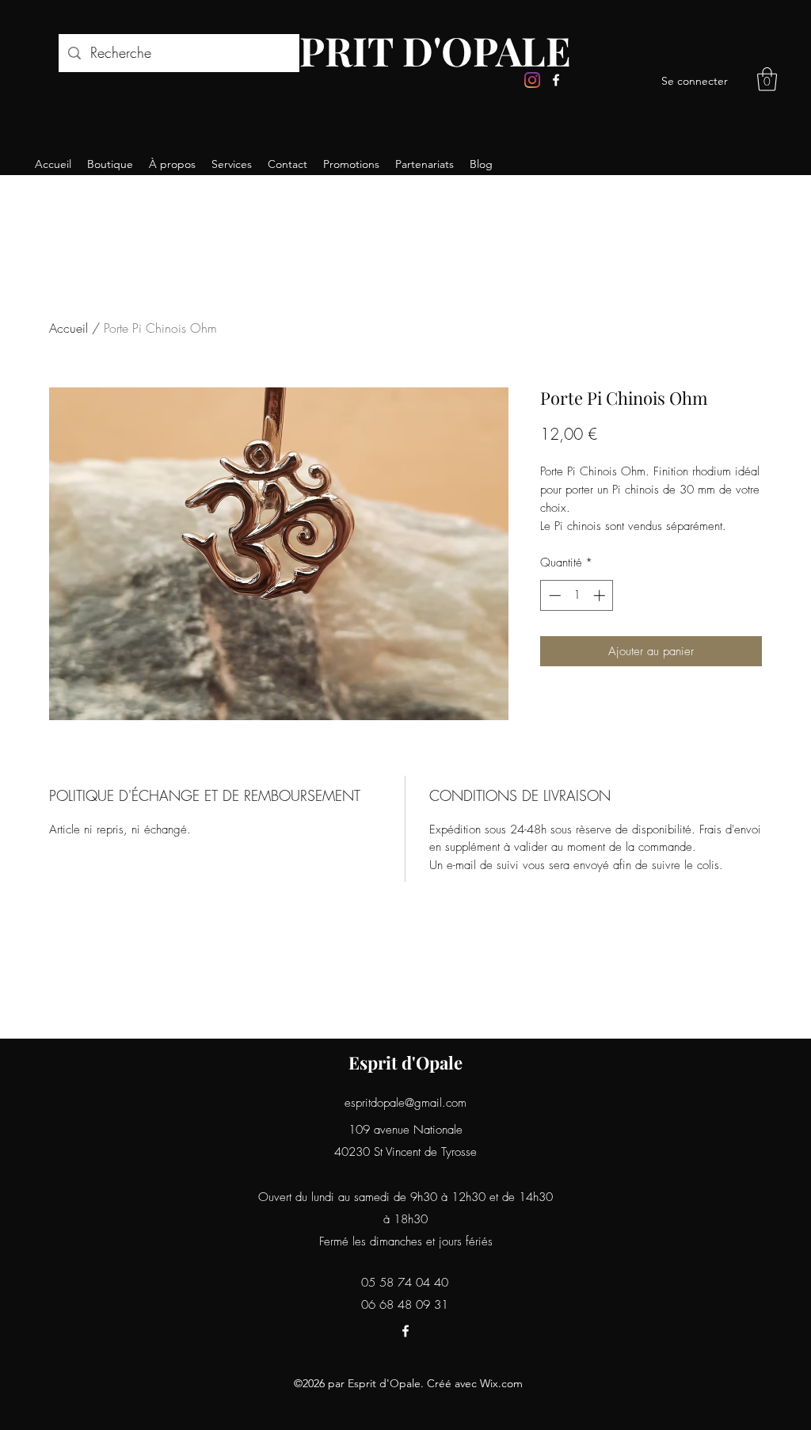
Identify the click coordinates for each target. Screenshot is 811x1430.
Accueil (68, 328)
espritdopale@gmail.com (405, 1103)
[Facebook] (556, 80)
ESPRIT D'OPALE (411, 50)
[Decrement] (553, 595)
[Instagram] (532, 80)
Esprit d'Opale (405, 1062)
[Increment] (600, 595)
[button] (767, 79)
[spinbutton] (577, 595)
